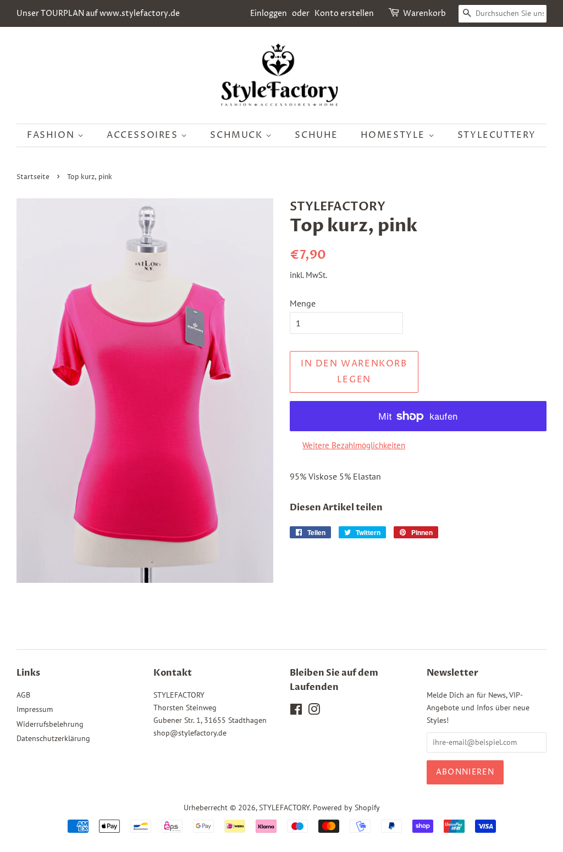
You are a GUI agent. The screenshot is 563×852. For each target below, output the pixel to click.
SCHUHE (316, 135)
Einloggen (268, 13)
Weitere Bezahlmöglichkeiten (353, 445)
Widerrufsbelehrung (50, 724)
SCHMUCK (238, 135)
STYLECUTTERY (496, 135)
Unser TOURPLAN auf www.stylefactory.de (98, 13)
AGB (23, 695)
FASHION (52, 135)
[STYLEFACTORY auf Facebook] (296, 711)
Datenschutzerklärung (53, 738)
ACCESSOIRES (144, 135)
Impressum (34, 709)
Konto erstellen (344, 13)
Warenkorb (424, 13)
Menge (303, 303)
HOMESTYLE (394, 135)
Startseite (32, 177)
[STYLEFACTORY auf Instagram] (314, 711)
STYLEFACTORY (284, 807)
